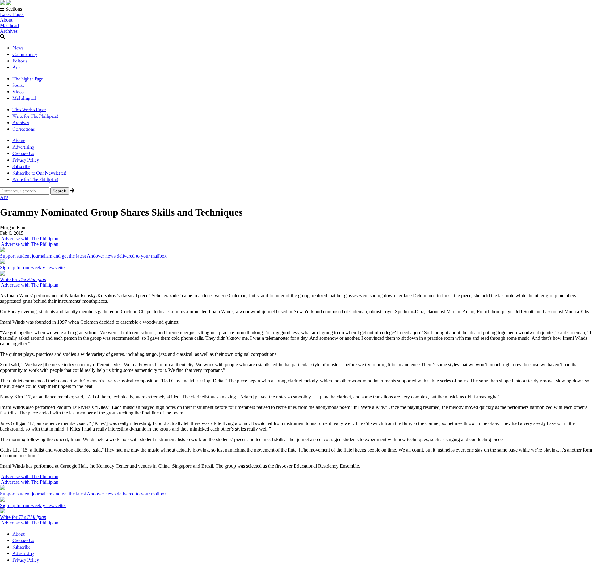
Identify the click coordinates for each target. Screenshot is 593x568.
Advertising (23, 147)
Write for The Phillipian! (35, 116)
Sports (18, 85)
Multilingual (24, 98)
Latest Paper (12, 14)
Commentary (24, 54)
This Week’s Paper (29, 109)
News (17, 47)
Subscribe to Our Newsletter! (39, 173)
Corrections (23, 129)
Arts (16, 67)
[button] (296, 9)
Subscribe (21, 166)
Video (18, 91)
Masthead (9, 25)
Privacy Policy (25, 160)
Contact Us (23, 153)
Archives (9, 31)
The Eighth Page (27, 78)
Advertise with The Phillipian (29, 238)
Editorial (20, 60)
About (6, 20)
